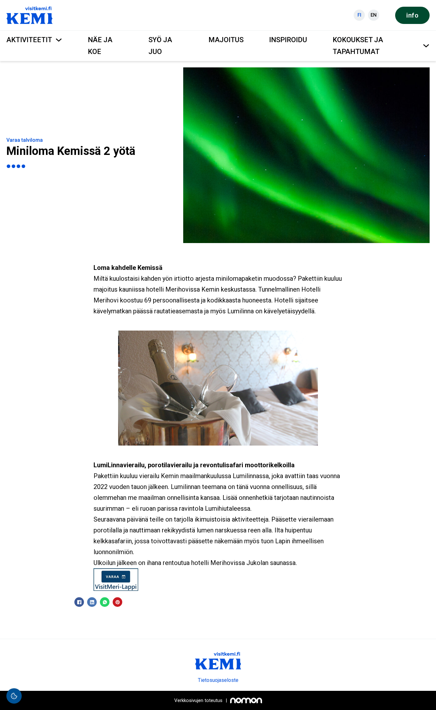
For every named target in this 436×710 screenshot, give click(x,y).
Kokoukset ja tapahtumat (358, 46)
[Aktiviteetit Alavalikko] (58, 39)
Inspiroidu (288, 40)
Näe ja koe (100, 46)
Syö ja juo (160, 46)
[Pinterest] (117, 602)
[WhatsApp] (104, 602)
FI (359, 15)
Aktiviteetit (29, 40)
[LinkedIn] (92, 602)
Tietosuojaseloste (218, 680)
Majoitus (226, 40)
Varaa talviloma (24, 140)
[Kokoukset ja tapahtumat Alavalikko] (426, 45)
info (412, 15)
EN (374, 15)
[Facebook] (79, 602)
